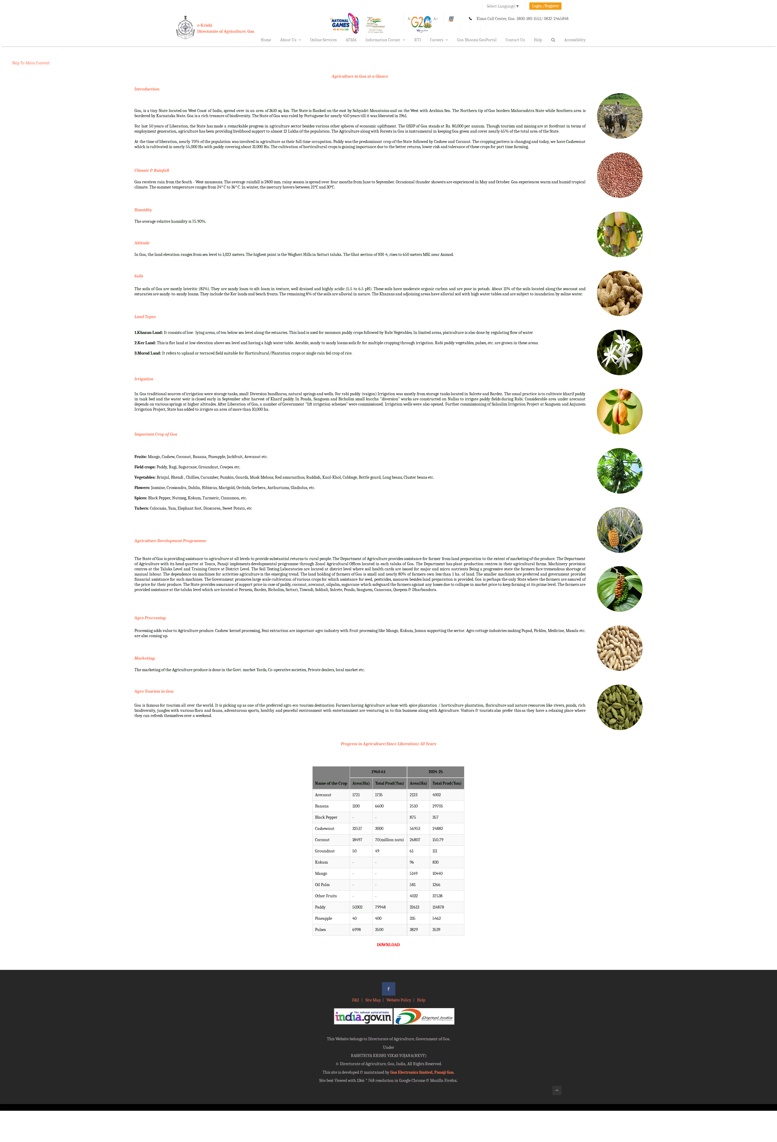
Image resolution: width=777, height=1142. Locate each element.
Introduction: (147, 89)
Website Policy (398, 1000)
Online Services (323, 39)
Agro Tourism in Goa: (154, 691)
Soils (138, 276)
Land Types (145, 316)
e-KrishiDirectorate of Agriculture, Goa (225, 28)
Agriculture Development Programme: (170, 540)
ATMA (351, 39)
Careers (436, 39)
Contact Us (515, 39)
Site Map (373, 1000)
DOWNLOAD (388, 944)
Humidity (143, 209)
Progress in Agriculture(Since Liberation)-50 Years (388, 743)
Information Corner (382, 39)
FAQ (356, 1000)
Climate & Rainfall (151, 170)
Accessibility (575, 39)
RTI (417, 39)
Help (538, 39)
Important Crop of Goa (155, 434)
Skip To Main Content (31, 63)
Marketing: (144, 658)
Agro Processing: (150, 617)
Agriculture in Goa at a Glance (360, 76)
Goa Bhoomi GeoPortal (477, 39)
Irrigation (143, 379)
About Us (288, 39)
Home (266, 39)
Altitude (142, 243)
